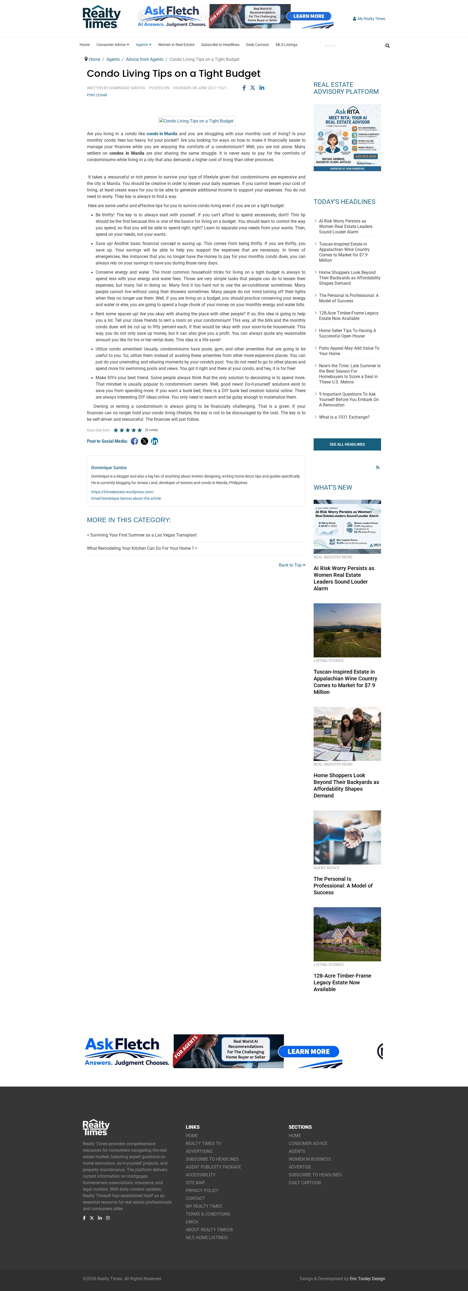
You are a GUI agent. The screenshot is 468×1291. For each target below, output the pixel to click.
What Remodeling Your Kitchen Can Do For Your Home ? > (142, 548)
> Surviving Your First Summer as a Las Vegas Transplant (142, 535)
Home (85, 44)
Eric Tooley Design (367, 1278)
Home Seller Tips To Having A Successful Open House (347, 333)
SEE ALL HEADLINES (347, 444)
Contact (195, 1198)
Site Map (195, 1182)
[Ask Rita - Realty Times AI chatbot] (347, 137)
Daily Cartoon (257, 44)
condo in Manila (162, 133)
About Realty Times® (209, 1229)
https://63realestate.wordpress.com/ (122, 492)
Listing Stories (328, 660)
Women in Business (310, 1159)
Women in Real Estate (176, 44)
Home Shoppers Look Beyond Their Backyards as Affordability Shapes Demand (350, 278)
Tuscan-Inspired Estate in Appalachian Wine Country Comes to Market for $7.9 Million (344, 252)
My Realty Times (204, 1206)
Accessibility (201, 1174)
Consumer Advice (111, 44)
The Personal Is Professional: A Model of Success (349, 298)
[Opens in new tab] (234, 23)
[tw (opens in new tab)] (92, 1218)
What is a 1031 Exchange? (344, 417)
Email (102, 95)
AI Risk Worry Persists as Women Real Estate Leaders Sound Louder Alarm (345, 226)
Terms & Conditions (208, 1214)
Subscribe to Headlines (220, 44)
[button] (369, 18)
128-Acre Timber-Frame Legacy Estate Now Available (349, 315)
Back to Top (291, 565)
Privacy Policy (202, 1190)
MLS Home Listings (207, 1237)
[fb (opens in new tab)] (84, 1218)
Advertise (300, 1167)
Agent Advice (327, 868)
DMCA (192, 1221)
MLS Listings (286, 44)
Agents (142, 44)
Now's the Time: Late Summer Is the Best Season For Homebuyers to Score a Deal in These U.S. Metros (350, 374)
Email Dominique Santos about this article (126, 498)
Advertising (199, 1151)
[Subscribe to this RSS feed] (378, 467)
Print (91, 95)
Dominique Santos (127, 88)
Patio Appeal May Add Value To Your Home (349, 351)
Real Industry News (333, 557)
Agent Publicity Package (213, 1167)
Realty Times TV (203, 1143)
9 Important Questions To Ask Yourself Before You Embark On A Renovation (349, 400)
